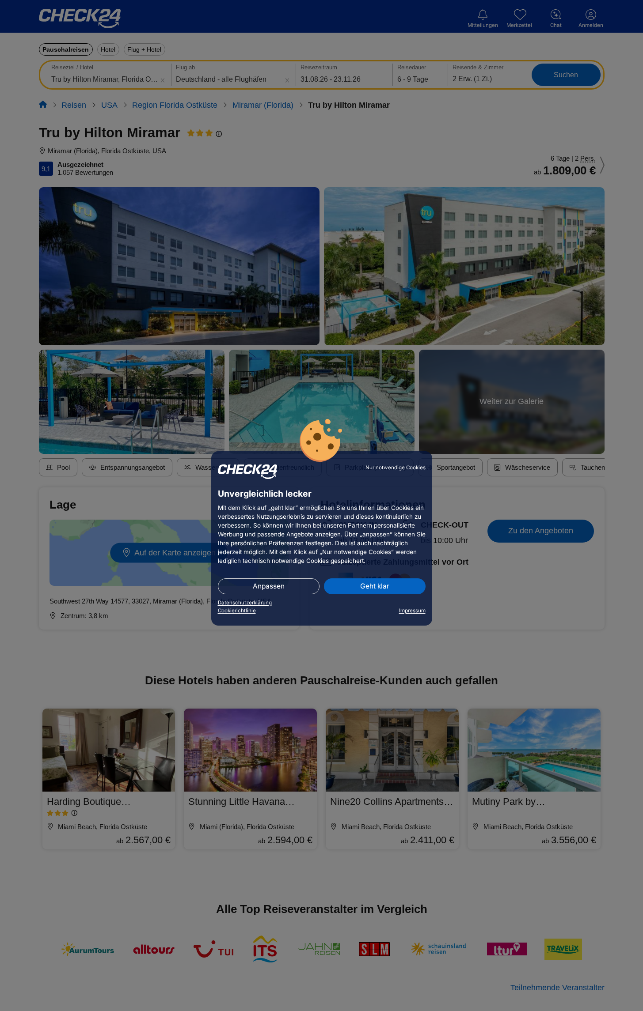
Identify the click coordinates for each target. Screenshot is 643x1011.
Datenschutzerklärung (245, 603)
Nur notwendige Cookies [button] (395, 467)
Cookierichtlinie (237, 610)
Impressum (412, 610)
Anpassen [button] (269, 586)
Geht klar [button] (374, 586)
